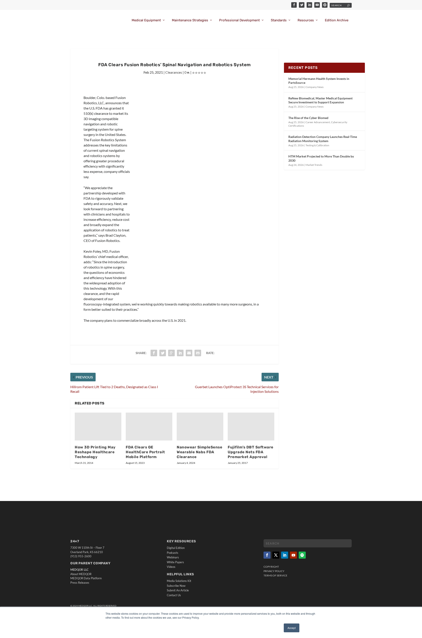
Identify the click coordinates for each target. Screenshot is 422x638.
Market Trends (314, 164)
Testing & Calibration (317, 145)
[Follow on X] (275, 555)
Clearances (173, 72)
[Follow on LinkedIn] (284, 555)
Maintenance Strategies (190, 20)
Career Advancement (318, 122)
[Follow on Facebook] (267, 555)
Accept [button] (291, 628)
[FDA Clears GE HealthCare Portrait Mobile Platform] (149, 427)
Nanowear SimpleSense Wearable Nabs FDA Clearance (199, 452)
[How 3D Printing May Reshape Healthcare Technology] (98, 427)
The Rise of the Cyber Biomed (308, 118)
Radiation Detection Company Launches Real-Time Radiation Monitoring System (322, 139)
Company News (315, 87)
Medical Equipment (146, 20)
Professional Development (239, 20)
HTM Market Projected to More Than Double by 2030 (321, 158)
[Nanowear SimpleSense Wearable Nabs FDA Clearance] (200, 427)
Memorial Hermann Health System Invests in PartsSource (318, 80)
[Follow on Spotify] (302, 555)
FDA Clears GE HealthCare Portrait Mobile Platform (145, 452)
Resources (306, 20)
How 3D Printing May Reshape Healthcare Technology (95, 452)
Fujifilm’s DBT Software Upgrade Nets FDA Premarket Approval (250, 452)
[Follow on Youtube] (293, 555)
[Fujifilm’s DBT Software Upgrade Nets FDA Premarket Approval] (251, 427)
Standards (279, 20)
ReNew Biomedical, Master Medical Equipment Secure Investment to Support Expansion (320, 100)
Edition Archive (336, 20)
